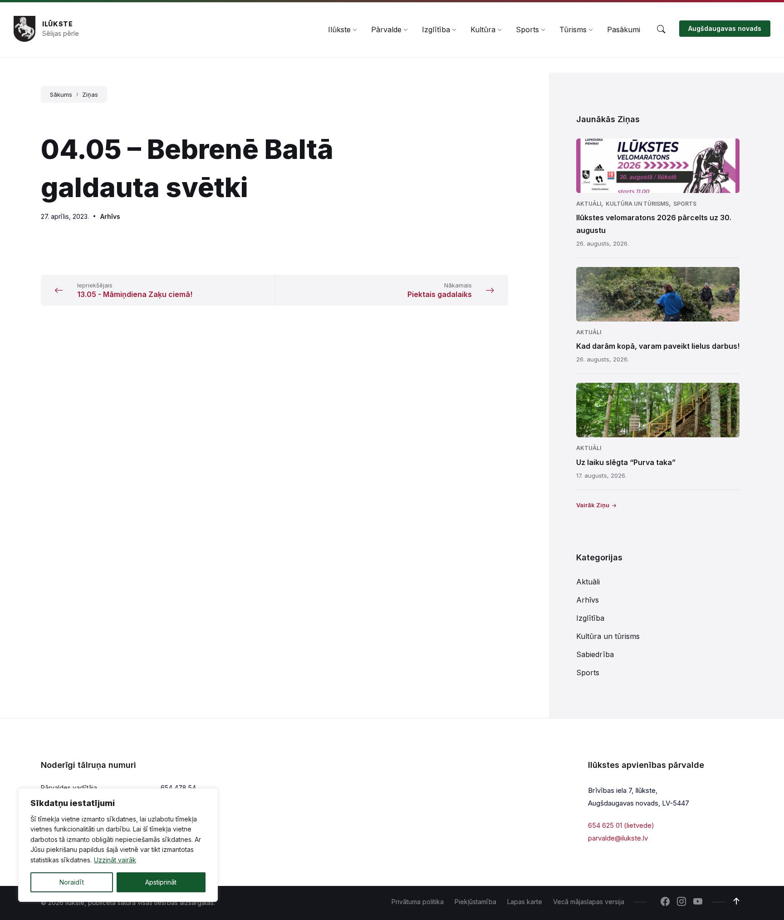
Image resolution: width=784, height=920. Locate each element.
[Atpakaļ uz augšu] (736, 901)
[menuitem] (339, 29)
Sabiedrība (595, 654)
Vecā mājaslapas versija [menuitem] (588, 901)
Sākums (61, 94)
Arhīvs (110, 216)
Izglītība (590, 618)
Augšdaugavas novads (724, 28)
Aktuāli (588, 203)
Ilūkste (57, 24)
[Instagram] (681, 902)
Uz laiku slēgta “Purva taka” (626, 462)
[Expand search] (661, 29)
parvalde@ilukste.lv (618, 838)
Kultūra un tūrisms (637, 203)
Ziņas (90, 94)
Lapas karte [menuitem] (524, 901)
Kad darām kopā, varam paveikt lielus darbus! (658, 346)
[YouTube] (697, 902)
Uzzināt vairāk (115, 860)
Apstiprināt (160, 882)
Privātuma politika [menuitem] (418, 901)
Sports (684, 203)
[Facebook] (665, 902)
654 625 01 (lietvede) (621, 825)
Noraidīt (71, 882)
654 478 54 (178, 787)
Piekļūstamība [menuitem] (475, 901)
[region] (118, 845)
